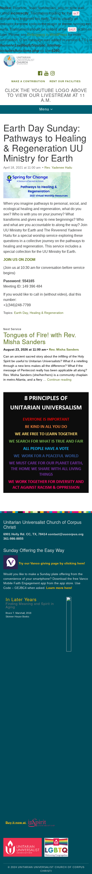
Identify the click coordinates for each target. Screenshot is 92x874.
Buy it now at (16, 822)
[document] (46, 310)
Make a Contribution (28, 81)
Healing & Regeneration (46, 312)
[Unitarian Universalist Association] (23, 847)
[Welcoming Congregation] (57, 847)
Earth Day (21, 312)
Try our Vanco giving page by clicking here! (52, 563)
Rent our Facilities (65, 81)
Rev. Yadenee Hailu (58, 167)
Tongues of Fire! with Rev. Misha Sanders (39, 338)
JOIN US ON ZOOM (19, 259)
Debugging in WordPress (47, 35)
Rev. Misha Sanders (64, 349)
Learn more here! (59, 588)
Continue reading (59, 379)
